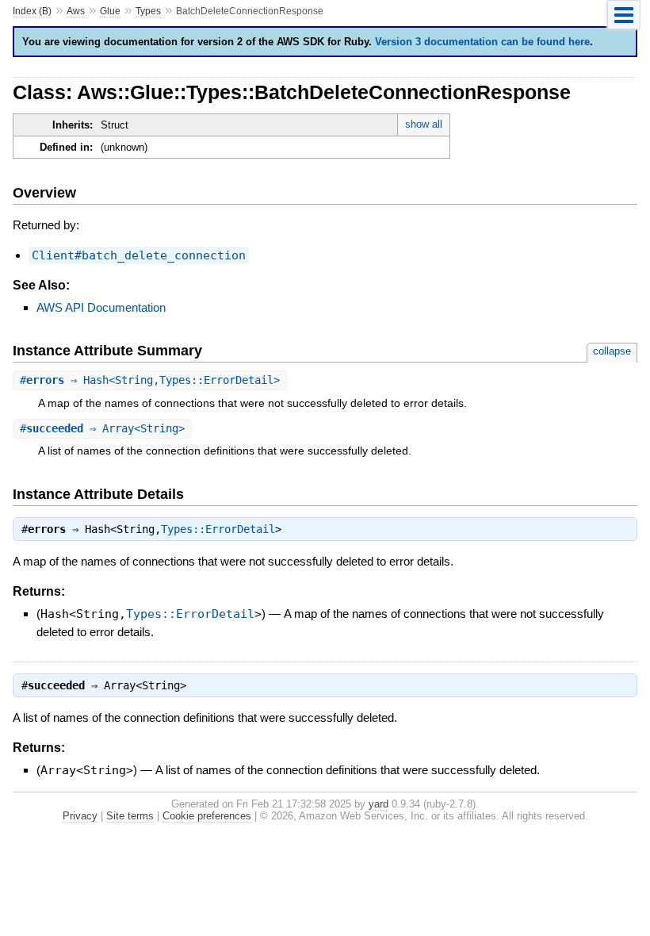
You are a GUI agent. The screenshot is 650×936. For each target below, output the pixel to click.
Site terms (130, 816)
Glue (110, 11)
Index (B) (32, 11)
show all (423, 124)
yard (378, 804)
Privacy (80, 816)
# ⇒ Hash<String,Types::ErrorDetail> (150, 380)
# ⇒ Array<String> (102, 428)
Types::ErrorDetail (218, 529)
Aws (76, 11)
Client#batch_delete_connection (139, 255)
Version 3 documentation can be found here (482, 42)
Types (148, 11)
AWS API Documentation (101, 307)
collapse (612, 351)
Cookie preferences (206, 816)
